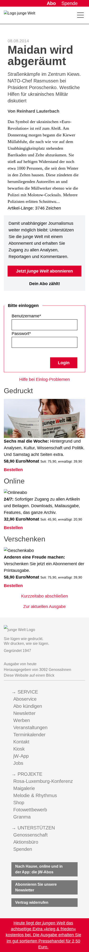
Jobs (18, 763)
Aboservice (25, 699)
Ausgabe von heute (20, 664)
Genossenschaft (30, 834)
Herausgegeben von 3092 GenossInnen (37, 670)
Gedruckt (18, 391)
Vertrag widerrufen (31, 902)
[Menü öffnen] (80, 15)
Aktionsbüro (25, 842)
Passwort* (21, 333)
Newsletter (24, 713)
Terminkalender (29, 734)
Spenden (22, 849)
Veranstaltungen (30, 727)
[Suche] (72, 15)
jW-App (21, 756)
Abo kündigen (27, 706)
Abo (51, 3)
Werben (21, 720)
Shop (18, 802)
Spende (69, 3)
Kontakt (21, 741)
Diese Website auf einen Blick (29, 675)
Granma (22, 816)
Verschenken (24, 539)
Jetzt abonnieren (44, 271)
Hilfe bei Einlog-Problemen (44, 379)
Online (14, 481)
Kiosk (19, 748)
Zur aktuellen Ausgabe (44, 606)
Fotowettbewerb (30, 809)
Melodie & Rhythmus (35, 795)
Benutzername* (26, 316)
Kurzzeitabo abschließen (44, 596)
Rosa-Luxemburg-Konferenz (43, 781)
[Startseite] (19, 16)
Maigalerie (24, 788)
